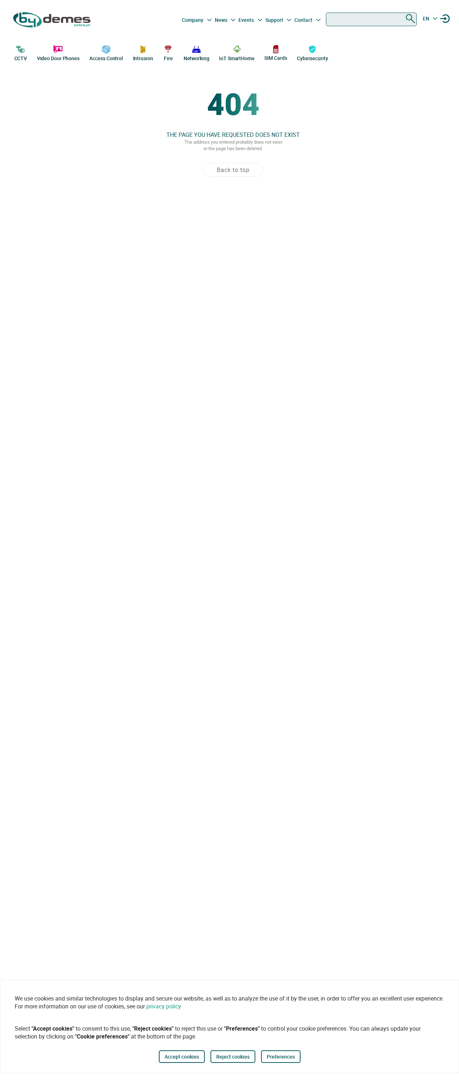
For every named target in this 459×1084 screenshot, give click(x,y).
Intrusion (143, 58)
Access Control (106, 58)
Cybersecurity (312, 58)
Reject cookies (233, 1056)
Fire (168, 58)
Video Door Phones (58, 58)
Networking (196, 58)
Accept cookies (182, 1056)
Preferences (281, 1056)
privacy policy (163, 1006)
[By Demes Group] (52, 20)
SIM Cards (275, 57)
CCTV (20, 58)
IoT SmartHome (237, 58)
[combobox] (371, 19)
